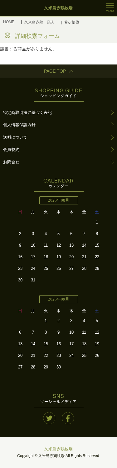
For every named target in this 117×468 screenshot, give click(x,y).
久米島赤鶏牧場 (58, 449)
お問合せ (11, 162)
